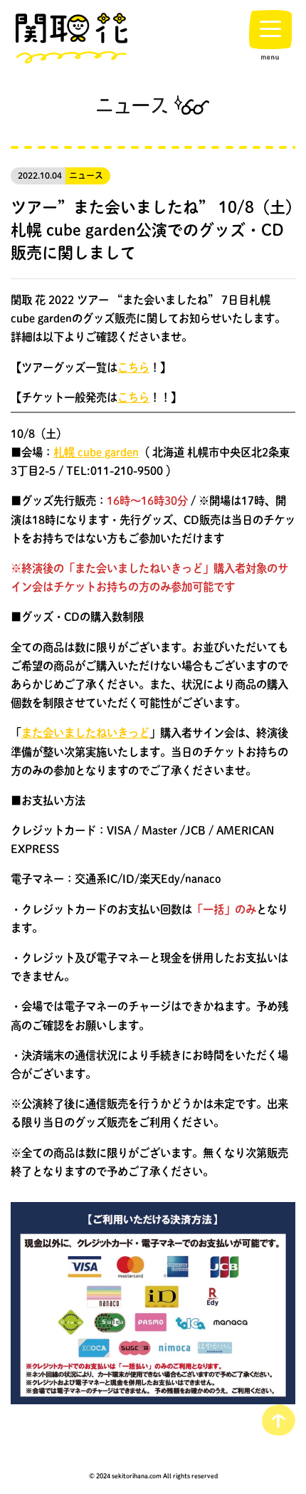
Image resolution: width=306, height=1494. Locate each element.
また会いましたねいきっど (85, 733)
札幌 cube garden (96, 452)
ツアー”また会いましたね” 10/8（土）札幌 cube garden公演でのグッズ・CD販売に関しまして (152, 229)
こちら (133, 367)
